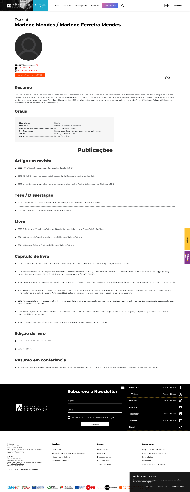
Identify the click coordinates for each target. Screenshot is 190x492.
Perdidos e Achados (60, 461)
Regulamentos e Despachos (154, 453)
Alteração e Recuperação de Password (68, 453)
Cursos (56, 5)
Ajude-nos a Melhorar (61, 457)
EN (169, 5)
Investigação (81, 5)
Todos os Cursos (104, 464)
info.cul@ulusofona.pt (17, 451)
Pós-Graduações (104, 461)
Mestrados (101, 453)
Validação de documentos (153, 464)
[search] (122, 5)
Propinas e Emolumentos (153, 449)
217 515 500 (12, 449)
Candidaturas (110, 5)
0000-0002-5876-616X (27, 70)
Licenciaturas (103, 449)
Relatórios (146, 461)
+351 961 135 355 (18, 465)
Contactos (56, 449)
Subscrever (95, 424)
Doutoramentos (104, 457)
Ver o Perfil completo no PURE (30, 75)
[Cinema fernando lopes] (187, 257)
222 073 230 (12, 462)
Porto (165, 387)
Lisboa (173, 387)
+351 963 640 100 (19, 452)
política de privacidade (96, 418)
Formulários (147, 457)
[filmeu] (40, 5)
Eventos (95, 5)
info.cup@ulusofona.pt (17, 464)
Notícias (67, 5)
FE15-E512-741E (23, 68)
